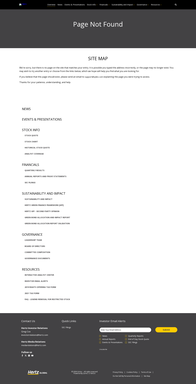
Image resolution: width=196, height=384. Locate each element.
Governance (32, 234)
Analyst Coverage (34, 153)
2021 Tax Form (32, 293)
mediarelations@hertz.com (33, 345)
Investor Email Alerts (36, 281)
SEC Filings (30, 182)
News (26, 109)
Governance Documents (37, 258)
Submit (166, 329)
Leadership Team (33, 240)
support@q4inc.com (94, 76)
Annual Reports (108, 339)
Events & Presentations (42, 119)
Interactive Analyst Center (39, 275)
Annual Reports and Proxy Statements (45, 176)
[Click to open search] (175, 5)
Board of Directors (35, 246)
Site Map (147, 376)
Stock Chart (31, 141)
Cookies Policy (132, 372)
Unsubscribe (103, 349)
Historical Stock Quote (37, 147)
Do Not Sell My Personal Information (126, 376)
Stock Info (31, 130)
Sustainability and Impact (43, 193)
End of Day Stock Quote (138, 339)
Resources (31, 269)
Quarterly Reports (135, 336)
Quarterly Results (34, 170)
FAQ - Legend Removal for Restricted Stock (47, 299)
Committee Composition (37, 252)
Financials (30, 164)
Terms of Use (146, 372)
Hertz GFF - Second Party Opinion (42, 211)
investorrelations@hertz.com (34, 335)
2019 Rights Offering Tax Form (40, 287)
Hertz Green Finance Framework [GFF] (44, 205)
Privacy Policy (118, 372)
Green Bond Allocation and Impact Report (47, 217)
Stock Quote (31, 135)
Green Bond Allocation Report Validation (47, 223)
